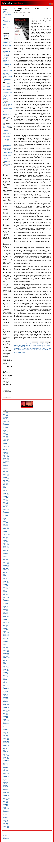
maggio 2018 (5, 557)
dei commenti (7, 837)
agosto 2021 (5, 500)
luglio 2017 (5, 572)
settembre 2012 (6, 657)
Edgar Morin (20, 346)
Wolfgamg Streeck (42, 351)
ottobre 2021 (5, 497)
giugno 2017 (5, 574)
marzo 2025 (5, 437)
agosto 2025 (5, 430)
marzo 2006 (5, 772)
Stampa (35, 342)
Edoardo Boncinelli (28, 346)
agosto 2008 (5, 729)
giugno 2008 (5, 732)
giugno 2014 (5, 626)
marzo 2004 (5, 807)
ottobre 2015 (5, 603)
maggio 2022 (5, 487)
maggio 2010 (5, 698)
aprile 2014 (5, 629)
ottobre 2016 (5, 585)
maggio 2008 (5, 733)
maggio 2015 (5, 610)
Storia (15, 351)
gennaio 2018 (6, 563)
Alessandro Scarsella (41, 343)
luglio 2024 (5, 449)
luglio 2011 (5, 678)
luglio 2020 (5, 519)
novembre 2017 (6, 566)
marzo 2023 (5, 472)
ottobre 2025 (5, 427)
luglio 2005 (5, 783)
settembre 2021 (6, 499)
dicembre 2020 (6, 512)
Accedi (4, 834)
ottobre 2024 (5, 445)
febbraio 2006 (6, 773)
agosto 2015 (5, 606)
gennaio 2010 (6, 704)
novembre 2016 (6, 584)
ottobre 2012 (5, 656)
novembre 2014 (6, 619)
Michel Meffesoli (35, 348)
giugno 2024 (5, 450)
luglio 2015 (5, 607)
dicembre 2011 (6, 670)
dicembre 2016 (6, 582)
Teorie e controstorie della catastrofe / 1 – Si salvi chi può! (7, 135)
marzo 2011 (5, 684)
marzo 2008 (5, 736)
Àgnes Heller (25, 343)
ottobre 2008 (5, 726)
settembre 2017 (6, 569)
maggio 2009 (5, 716)
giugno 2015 (5, 609)
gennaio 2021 (6, 511)
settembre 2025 (6, 428)
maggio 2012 (5, 663)
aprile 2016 (5, 594)
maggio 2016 (5, 593)
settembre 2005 (6, 780)
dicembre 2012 (6, 653)
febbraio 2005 (6, 791)
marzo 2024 (5, 455)
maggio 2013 (5, 645)
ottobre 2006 (5, 761)
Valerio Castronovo (27, 351)
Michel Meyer (42, 348)
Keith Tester (24, 348)
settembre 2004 (6, 798)
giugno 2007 (5, 750)
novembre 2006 (6, 760)
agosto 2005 (5, 782)
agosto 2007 (5, 747)
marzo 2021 (5, 508)
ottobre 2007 (5, 744)
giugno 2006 (5, 767)
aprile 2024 (5, 453)
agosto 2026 (5, 412)
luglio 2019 (5, 537)
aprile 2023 (5, 471)
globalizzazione (17, 348)
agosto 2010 (5, 694)
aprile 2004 (5, 805)
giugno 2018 (5, 556)
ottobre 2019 (5, 533)
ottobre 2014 (5, 621)
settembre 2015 (6, 604)
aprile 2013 (5, 647)
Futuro (40, 346)
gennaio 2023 (6, 475)
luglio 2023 (5, 467)
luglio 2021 (5, 502)
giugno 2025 (5, 433)
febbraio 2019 (6, 544)
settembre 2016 (6, 587)
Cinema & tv (5, 20)
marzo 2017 (5, 578)
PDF (41, 342)
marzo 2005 (5, 789)
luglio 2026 (5, 414)
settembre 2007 (6, 745)
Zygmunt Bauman (21, 352)
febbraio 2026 (6, 421)
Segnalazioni (5, 27)
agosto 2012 (5, 659)
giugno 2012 (5, 662)
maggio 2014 (5, 628)
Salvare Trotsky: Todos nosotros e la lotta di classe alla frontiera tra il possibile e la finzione (7, 89)
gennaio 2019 (6, 546)
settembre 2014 (6, 622)
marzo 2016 (5, 596)
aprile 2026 (5, 418)
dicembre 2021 (6, 494)
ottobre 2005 (5, 779)
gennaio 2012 (6, 669)
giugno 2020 (5, 521)
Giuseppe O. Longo (46, 346)
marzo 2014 (5, 631)
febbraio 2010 (6, 703)
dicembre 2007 (6, 741)
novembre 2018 (6, 549)
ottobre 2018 (5, 550)
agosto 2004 (5, 799)
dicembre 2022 (6, 477)
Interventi (5, 11)
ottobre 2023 (5, 462)
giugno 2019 (5, 538)
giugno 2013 (5, 644)
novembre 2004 (6, 795)
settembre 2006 (6, 763)
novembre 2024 (6, 443)
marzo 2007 (5, 754)
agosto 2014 (5, 623)
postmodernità (27, 349)
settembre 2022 (6, 481)
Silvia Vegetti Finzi (39, 349)
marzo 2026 (5, 420)
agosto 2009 (5, 711)
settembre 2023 (6, 464)
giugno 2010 (5, 697)
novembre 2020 (6, 513)
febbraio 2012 (6, 667)
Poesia (4, 18)
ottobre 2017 (5, 568)
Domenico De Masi (41, 345)
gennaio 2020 (6, 528)
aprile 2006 (5, 770)
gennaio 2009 (6, 722)
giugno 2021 (5, 503)
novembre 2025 (6, 426)
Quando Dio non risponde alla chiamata (6, 160)
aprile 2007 (5, 752)
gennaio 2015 (6, 616)
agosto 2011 (5, 676)
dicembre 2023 (6, 459)
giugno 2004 (5, 802)
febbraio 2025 (6, 439)
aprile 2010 (5, 700)
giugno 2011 (5, 679)
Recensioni (28, 12)
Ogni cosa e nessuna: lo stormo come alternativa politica (7, 154)
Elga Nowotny (35, 346)
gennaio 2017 (6, 581)
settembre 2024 (6, 446)
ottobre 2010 (5, 691)
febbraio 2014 (6, 632)
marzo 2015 (5, 613)
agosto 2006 (5, 764)
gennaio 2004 (6, 810)
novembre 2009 (6, 707)
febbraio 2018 (6, 562)
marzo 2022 (5, 490)
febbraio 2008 (6, 738)
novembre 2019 (6, 531)
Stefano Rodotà (47, 349)
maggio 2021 (5, 505)
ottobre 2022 (5, 480)
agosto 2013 (5, 641)
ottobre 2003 (5, 814)
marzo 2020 (5, 525)
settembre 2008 (6, 728)
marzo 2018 (5, 560)
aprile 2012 (5, 665)
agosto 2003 (5, 817)
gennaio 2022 (6, 493)
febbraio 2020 (6, 527)
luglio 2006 (5, 766)
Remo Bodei (33, 349)
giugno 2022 (5, 486)
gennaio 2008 (6, 739)
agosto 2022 (5, 483)
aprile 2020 (5, 524)
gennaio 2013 (6, 651)
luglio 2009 (5, 713)
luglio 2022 (5, 484)
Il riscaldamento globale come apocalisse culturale (7, 60)
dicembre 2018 (6, 547)
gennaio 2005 (6, 792)
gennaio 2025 (6, 440)
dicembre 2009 (6, 706)
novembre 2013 (6, 637)
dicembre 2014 (6, 618)
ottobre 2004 (5, 796)
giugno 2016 (5, 591)
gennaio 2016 (6, 599)
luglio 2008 (5, 730)
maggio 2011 (5, 681)
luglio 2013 (5, 643)
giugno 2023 (5, 468)
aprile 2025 (5, 436)
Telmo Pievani (20, 351)
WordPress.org (6, 838)
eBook (47, 342)
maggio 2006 (5, 769)
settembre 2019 (6, 534)
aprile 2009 (5, 717)
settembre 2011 (6, 675)
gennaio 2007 (6, 757)
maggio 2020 (5, 522)
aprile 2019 (5, 541)
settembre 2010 (6, 692)
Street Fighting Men (7, 164)
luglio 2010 (5, 695)
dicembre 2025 (6, 424)
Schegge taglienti (6, 21)
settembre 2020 (6, 516)
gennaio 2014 (6, 634)
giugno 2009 (5, 714)
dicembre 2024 (6, 442)
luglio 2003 (5, 818)
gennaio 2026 (6, 423)
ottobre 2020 (5, 515)
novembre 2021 (6, 496)
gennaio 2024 (6, 458)
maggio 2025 (5, 434)
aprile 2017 (5, 577)
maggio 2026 (5, 417)
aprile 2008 (5, 735)
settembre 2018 (6, 552)
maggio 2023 (5, 470)
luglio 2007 (5, 748)
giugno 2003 (5, 820)
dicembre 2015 (6, 600)
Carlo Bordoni (22, 345)
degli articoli (6, 835)
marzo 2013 (5, 648)
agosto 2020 (5, 518)
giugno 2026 (5, 415)
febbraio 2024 (6, 456)
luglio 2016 (5, 590)
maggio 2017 (5, 575)
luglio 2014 (5, 625)
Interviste (5, 15)
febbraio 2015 (6, 615)
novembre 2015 (6, 601)
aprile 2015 (5, 612)
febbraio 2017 (6, 579)
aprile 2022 (5, 489)
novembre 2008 (6, 725)
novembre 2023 (6, 461)
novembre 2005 (6, 777)
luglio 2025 (5, 431)
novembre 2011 (6, 672)
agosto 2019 (5, 535)
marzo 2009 (5, 719)
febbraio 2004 (6, 808)
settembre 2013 (6, 640)
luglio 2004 (5, 801)
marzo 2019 (5, 543)
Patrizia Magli (21, 349)
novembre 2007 (6, 742)
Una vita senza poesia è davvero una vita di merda (7, 41)
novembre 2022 (6, 478)
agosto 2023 (5, 465)
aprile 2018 (5, 559)
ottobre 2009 (5, 708)
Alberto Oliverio (33, 343)
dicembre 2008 (6, 723)
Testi (4, 17)
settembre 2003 (6, 816)
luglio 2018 (5, 555)
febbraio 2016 (6, 597)
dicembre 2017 (6, 565)
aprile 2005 (5, 788)
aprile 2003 (5, 823)
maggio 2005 (5, 786)
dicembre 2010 (6, 688)
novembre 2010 (6, 689)
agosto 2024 (5, 448)
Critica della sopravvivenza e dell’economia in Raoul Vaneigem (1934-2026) (6, 52)
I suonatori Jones (6, 26)
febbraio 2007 (6, 755)
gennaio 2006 (6, 774)
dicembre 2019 (6, 530)
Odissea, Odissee (6, 118)
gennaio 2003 (6, 827)
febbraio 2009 (6, 720)
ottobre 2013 (5, 638)
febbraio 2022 (6, 491)
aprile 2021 (5, 506)
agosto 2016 (5, 588)
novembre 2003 (6, 813)
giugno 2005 (5, 785)
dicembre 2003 (6, 811)
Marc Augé (29, 348)
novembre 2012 (6, 654)
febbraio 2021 (6, 509)
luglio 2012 (5, 660)
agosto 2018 (5, 553)
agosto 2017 (5, 571)
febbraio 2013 (6, 650)
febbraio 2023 (6, 474)
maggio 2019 (5, 540)
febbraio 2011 (6, 685)
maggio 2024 (5, 452)
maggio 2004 (5, 804)
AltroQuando (5, 29)
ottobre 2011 (5, 673)
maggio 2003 (5, 821)
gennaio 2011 (6, 686)
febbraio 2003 (6, 826)
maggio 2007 (5, 751)
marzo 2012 (5, 666)
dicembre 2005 (6, 776)
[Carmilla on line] (27, 3)
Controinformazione (7, 14)
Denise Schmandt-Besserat (31, 345)
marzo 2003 (5, 824)
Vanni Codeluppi (35, 351)
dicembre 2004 (6, 794)
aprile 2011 (5, 682)
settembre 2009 (6, 710)
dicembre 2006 (6, 758)
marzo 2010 (5, 701)
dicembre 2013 (6, 635)
